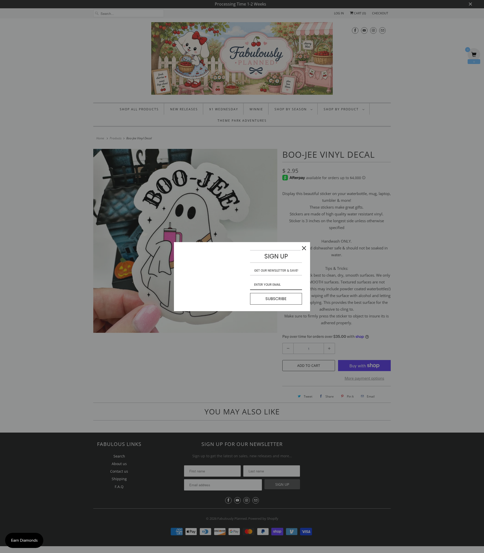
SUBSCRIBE (276, 299)
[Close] (304, 248)
